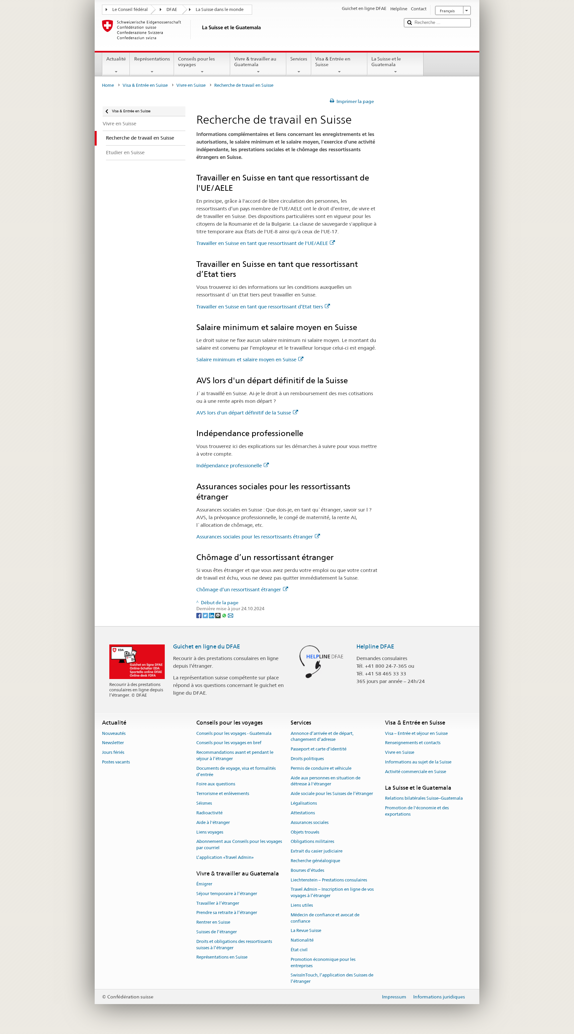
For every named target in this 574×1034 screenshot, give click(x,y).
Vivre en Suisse (191, 85)
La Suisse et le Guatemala (386, 61)
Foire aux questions (215, 784)
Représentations (152, 58)
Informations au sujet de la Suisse (418, 761)
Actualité (116, 58)
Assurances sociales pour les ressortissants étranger (254, 536)
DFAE (171, 9)
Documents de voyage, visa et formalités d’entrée (236, 771)
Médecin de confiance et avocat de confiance (325, 918)
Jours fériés (113, 752)
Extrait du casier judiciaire (316, 851)
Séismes (204, 803)
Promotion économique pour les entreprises (323, 962)
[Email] (230, 615)
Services (298, 58)
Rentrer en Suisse (213, 922)
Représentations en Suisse (221, 957)
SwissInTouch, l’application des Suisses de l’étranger (332, 978)
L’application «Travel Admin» (225, 857)
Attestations (303, 812)
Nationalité (302, 940)
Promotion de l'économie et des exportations (417, 811)
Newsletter (113, 743)
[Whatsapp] (225, 615)
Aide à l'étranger (213, 822)
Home (108, 85)
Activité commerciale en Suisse (415, 771)
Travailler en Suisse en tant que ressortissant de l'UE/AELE (262, 243)
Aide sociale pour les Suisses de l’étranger (332, 793)
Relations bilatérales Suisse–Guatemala (424, 798)
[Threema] (218, 615)
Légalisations (304, 803)
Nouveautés (114, 733)
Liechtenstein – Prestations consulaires (329, 879)
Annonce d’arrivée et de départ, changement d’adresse (322, 736)
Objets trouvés (305, 832)
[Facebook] (199, 615)
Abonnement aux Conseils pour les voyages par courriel (239, 845)
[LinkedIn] (212, 615)
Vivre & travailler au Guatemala (255, 61)
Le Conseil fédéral (130, 9)
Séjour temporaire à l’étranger (226, 893)
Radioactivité (209, 812)
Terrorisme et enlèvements (222, 793)
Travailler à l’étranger (217, 903)
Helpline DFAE (375, 646)
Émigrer (204, 883)
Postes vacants (116, 761)
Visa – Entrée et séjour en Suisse (416, 733)
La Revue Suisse (306, 930)
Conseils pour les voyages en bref (228, 743)
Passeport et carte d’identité (318, 749)
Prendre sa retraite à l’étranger (226, 912)
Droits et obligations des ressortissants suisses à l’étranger (234, 944)
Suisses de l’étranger (216, 931)
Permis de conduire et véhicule (321, 768)
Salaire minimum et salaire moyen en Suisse (246, 359)
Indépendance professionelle (229, 465)
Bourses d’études (307, 870)
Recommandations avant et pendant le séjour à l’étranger (234, 755)
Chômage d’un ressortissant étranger (238, 589)
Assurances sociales (310, 822)
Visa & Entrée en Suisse (332, 61)
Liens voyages (209, 832)
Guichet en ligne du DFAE (206, 646)
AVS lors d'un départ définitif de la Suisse (243, 412)
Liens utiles (302, 905)
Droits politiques (307, 758)
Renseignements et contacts (412, 743)
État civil (299, 949)
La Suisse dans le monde (219, 9)
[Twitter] (206, 615)
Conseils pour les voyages (196, 61)
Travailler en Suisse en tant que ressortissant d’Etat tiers (259, 306)
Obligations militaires (312, 841)
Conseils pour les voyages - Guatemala (233, 733)
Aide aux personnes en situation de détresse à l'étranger (325, 781)
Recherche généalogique (315, 860)
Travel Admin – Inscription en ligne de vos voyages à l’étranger (332, 892)
